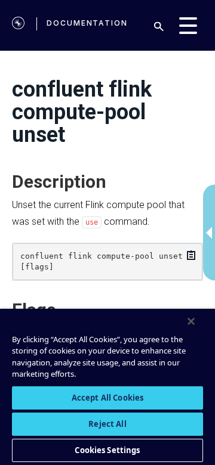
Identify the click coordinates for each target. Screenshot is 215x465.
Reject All (107, 423)
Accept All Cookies (107, 397)
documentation (87, 22)
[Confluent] (18, 25)
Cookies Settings (107, 450)
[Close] (191, 321)
